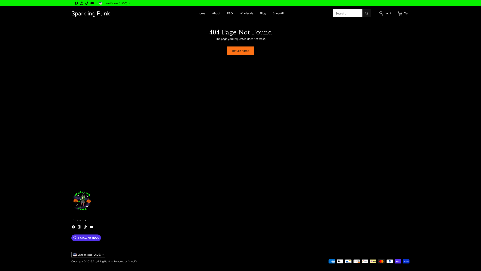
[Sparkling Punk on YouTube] (92, 3)
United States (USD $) (115, 3)
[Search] (366, 13)
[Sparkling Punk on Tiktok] (87, 3)
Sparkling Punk (101, 261)
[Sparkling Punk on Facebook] (76, 3)
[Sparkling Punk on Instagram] (81, 3)
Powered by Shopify (125, 261)
